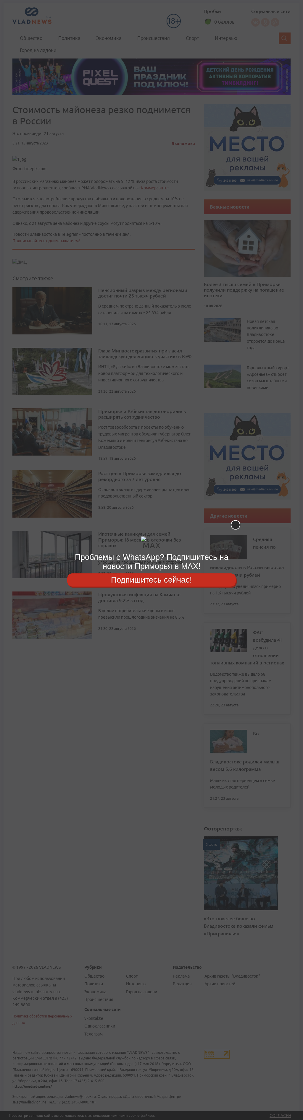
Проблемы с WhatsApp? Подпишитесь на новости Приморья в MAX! (151, 562)
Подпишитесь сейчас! (151, 579)
